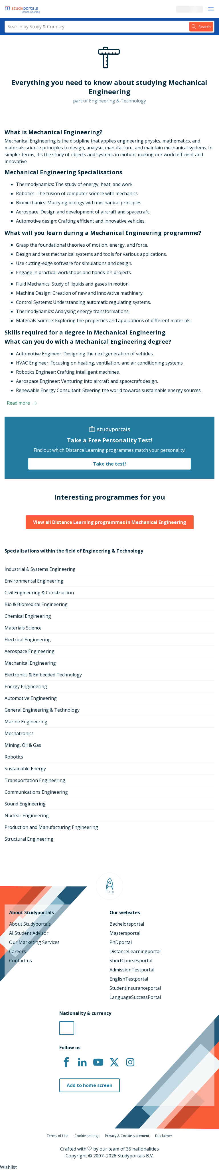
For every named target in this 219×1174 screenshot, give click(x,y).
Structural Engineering (29, 839)
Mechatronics (19, 733)
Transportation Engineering (35, 780)
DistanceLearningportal (135, 951)
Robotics (14, 757)
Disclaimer (163, 1135)
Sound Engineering (25, 804)
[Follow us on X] (114, 1062)
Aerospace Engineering (29, 651)
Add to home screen (89, 1085)
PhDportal (121, 942)
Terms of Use (57, 1135)
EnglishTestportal (129, 979)
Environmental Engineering (34, 581)
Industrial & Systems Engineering (40, 569)
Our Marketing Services (34, 942)
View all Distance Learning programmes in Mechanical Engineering (109, 522)
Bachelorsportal (127, 924)
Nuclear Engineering (27, 815)
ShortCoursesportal (131, 960)
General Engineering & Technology (42, 710)
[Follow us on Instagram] (130, 1062)
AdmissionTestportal (132, 970)
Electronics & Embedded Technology (43, 675)
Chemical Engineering (28, 616)
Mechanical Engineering (30, 663)
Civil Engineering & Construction (39, 592)
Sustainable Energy (25, 768)
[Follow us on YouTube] (98, 1062)
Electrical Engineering (28, 639)
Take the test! (109, 464)
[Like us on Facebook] (66, 1062)
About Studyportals (30, 924)
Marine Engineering (26, 721)
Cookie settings (86, 1135)
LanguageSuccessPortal (135, 997)
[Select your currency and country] (66, 1028)
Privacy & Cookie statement (127, 1135)
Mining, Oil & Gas (23, 745)
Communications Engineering (36, 792)
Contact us (20, 960)
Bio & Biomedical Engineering (36, 604)
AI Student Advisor (28, 933)
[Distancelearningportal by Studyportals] (23, 9)
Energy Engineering (26, 686)
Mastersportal (125, 933)
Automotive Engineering (31, 698)
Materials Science (23, 628)
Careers (17, 951)
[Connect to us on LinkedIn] (82, 1062)
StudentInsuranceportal (135, 988)
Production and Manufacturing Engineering (51, 827)
